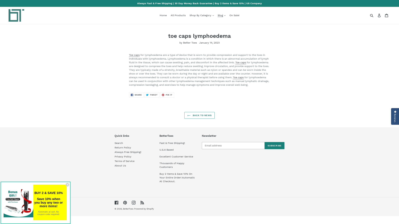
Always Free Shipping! (128, 152)
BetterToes (128, 209)
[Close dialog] (67, 185)
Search (119, 143)
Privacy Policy (123, 156)
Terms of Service (125, 161)
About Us (120, 165)
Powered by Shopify (144, 209)
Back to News (202, 115)
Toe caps (134, 55)
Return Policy (123, 147)
